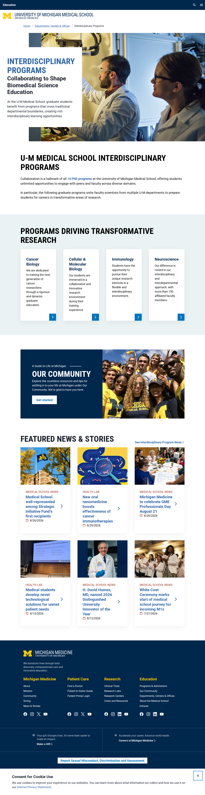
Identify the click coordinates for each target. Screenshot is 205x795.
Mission (27, 691)
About (26, 686)
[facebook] (25, 714)
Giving (27, 700)
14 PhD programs (79, 179)
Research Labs (112, 691)
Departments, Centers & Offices (157, 695)
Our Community (148, 691)
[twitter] (39, 714)
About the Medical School (154, 700)
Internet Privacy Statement (34, 787)
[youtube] (45, 714)
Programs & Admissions (153, 686)
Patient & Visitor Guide (80, 691)
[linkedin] (120, 714)
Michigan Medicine (39, 679)
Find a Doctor (75, 686)
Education (148, 679)
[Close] (197, 775)
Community (30, 695)
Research (112, 679)
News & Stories (31, 706)
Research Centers (114, 695)
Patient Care (78, 679)
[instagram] (32, 714)
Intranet (144, 706)
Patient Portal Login (78, 695)
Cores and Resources (116, 700)
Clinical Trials (111, 686)
